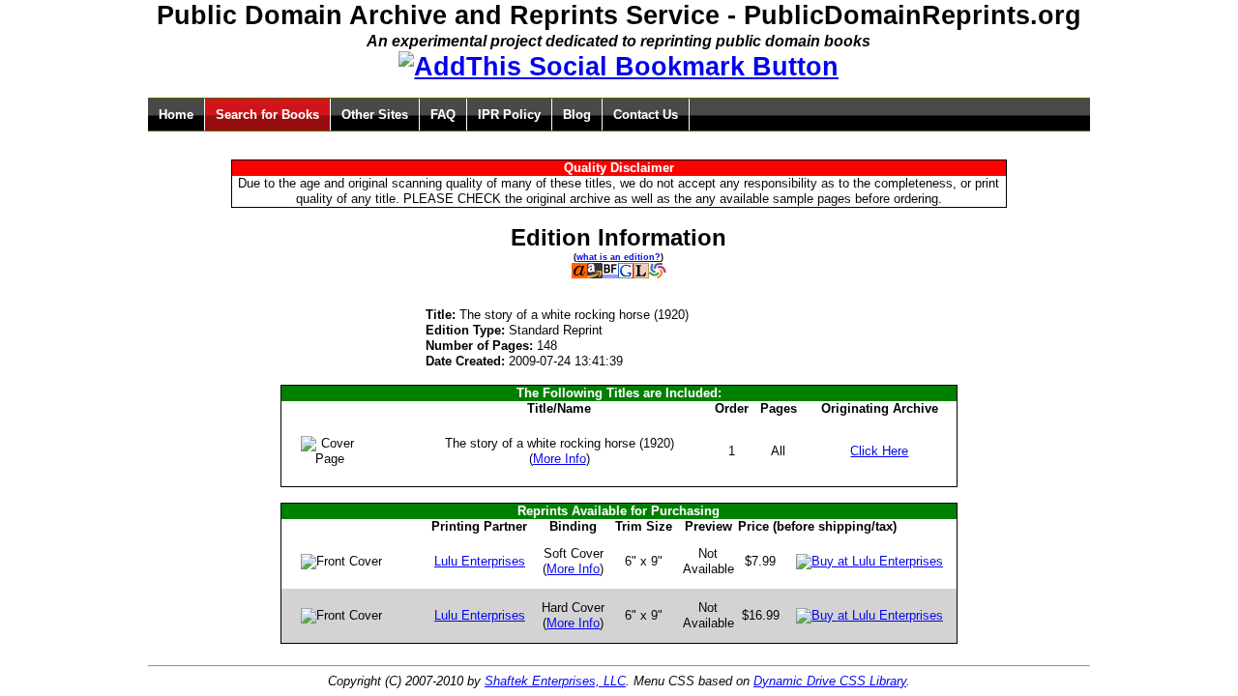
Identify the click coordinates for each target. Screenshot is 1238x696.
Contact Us (645, 114)
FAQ (443, 114)
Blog (577, 114)
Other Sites (374, 114)
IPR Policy (509, 114)
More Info (559, 458)
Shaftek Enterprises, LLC (555, 681)
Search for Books (267, 114)
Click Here (879, 451)
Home (176, 114)
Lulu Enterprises (479, 561)
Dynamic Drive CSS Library (829, 681)
